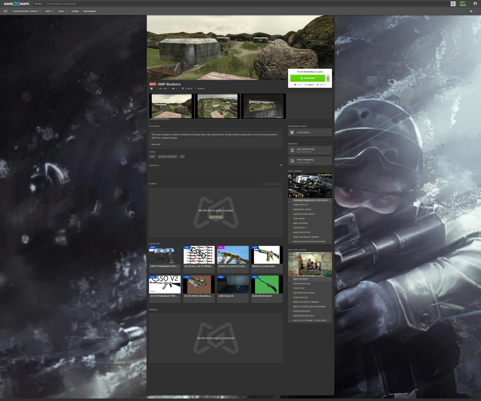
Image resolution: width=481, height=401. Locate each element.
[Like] (151, 89)
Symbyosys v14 (300, 205)
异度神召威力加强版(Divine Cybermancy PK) (312, 200)
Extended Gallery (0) (159, 119)
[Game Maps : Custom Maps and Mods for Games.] (16, 4)
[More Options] (328, 78)
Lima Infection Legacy (304, 214)
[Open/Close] (281, 165)
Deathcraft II (300, 228)
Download (309, 78)
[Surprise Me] (472, 11)
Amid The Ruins (300, 223)
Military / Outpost (168, 157)
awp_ (152, 157)
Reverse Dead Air (301, 311)
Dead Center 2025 (301, 232)
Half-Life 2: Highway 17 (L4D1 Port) (310, 320)
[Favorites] (5, 11)
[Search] (453, 3)
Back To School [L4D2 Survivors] (309, 241)
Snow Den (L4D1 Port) (303, 316)
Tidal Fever (299, 219)
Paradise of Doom (302, 209)
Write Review (216, 217)
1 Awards (188, 89)
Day (182, 157)
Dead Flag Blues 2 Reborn (306, 237)
